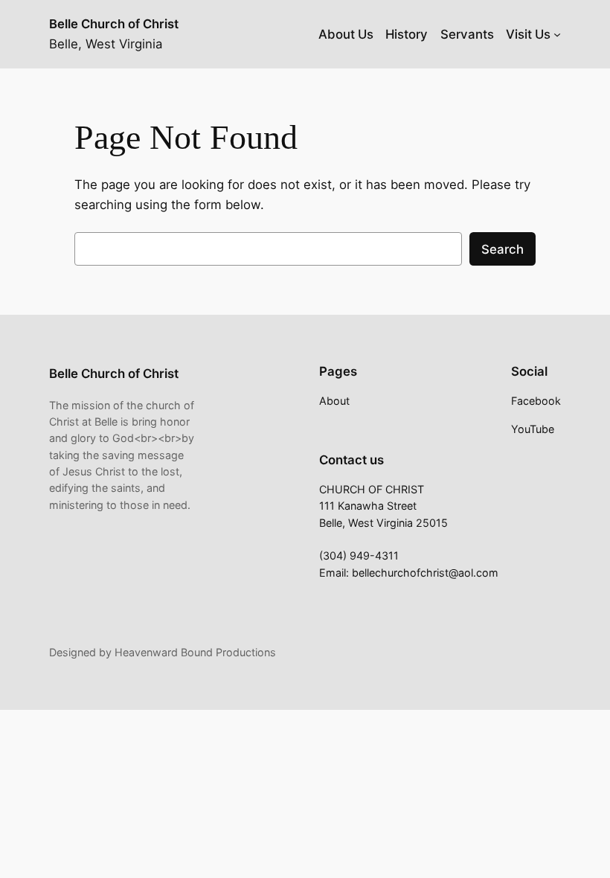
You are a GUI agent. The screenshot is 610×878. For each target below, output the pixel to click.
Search (502, 249)
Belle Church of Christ (114, 23)
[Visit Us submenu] (557, 34)
